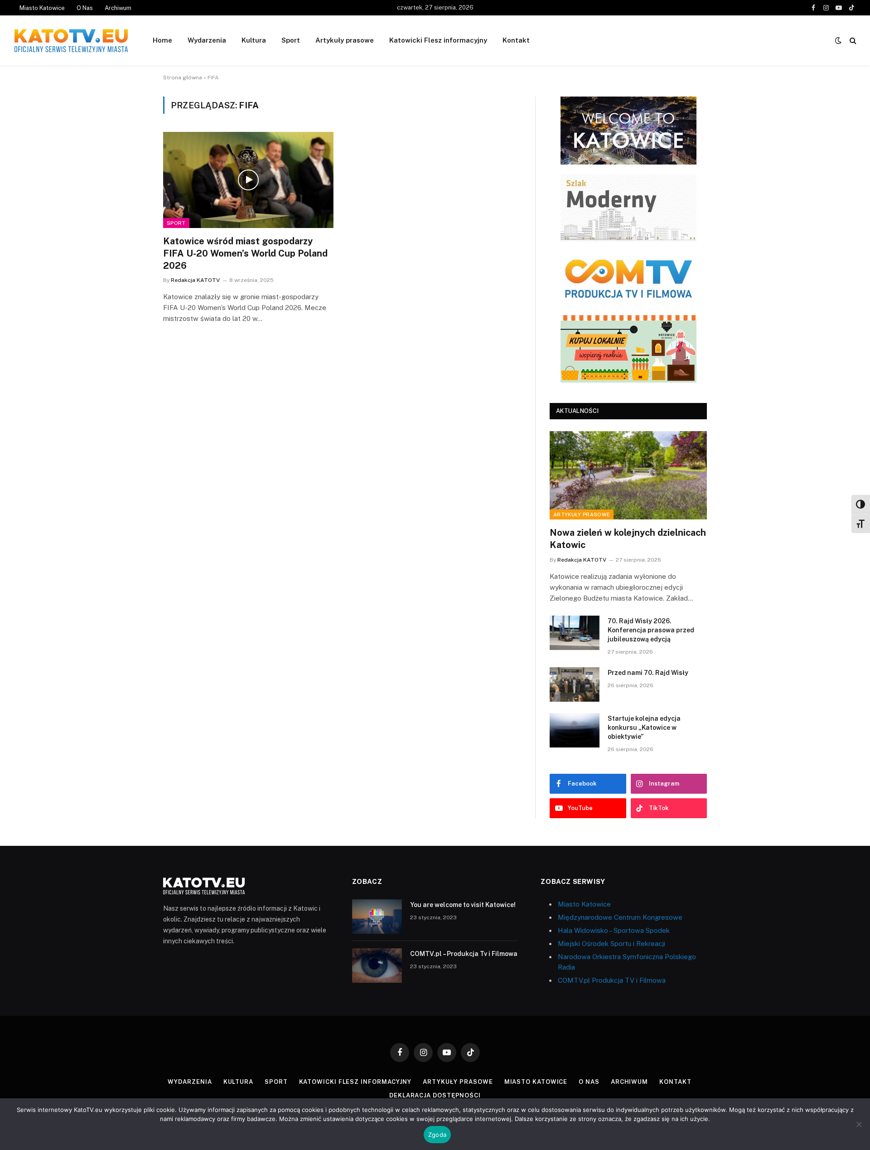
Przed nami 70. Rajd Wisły (648, 672)
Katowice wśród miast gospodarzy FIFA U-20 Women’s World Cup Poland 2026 (245, 253)
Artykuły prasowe (344, 40)
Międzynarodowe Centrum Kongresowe (620, 917)
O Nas (85, 8)
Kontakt (516, 40)
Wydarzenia (207, 40)
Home (162, 40)
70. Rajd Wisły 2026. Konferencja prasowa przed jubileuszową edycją (651, 630)
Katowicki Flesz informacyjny (438, 40)
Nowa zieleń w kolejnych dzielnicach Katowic (628, 538)
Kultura (254, 40)
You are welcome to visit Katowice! (463, 904)
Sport (290, 40)
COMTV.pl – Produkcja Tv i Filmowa (463, 953)
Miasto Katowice (42, 8)
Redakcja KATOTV (195, 280)
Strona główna (182, 77)
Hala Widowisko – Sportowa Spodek (614, 930)
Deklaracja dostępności (435, 1095)
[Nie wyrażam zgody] (858, 1124)
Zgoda (437, 1134)
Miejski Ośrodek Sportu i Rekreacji (611, 943)
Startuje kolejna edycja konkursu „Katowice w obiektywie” (644, 727)
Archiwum (118, 8)
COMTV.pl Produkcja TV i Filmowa (612, 980)
